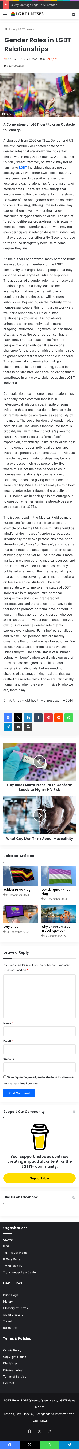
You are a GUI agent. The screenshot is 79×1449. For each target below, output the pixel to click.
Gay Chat (10, 927)
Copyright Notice (14, 1357)
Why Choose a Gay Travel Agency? (55, 929)
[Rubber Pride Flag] (20, 876)
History (8, 1301)
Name (8, 1023)
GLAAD (8, 1239)
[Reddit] (58, 717)
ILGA (6, 1246)
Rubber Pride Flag (17, 890)
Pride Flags (10, 1295)
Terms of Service (14, 1376)
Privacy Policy (13, 1370)
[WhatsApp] (68, 717)
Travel (7, 1321)
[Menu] (5, 16)
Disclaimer (10, 1363)
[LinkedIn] (28, 717)
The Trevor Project (16, 1252)
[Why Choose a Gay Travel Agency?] (58, 914)
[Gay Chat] (20, 914)
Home (11, 29)
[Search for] (74, 16)
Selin (13, 59)
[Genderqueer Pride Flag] (58, 876)
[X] (18, 717)
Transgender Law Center (20, 1272)
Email (8, 1041)
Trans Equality (12, 1265)
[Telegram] (8, 727)
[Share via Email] (18, 727)
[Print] (28, 727)
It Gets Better (12, 1259)
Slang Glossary (13, 1314)
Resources (10, 1327)
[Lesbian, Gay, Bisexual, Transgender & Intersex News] (27, 14)
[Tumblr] (38, 717)
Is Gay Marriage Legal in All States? (34, 5)
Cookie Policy (12, 1350)
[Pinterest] (48, 717)
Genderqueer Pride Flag (56, 892)
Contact (8, 1383)
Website (8, 1059)
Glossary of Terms (15, 1308)
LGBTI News (26, 29)
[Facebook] (8, 717)
